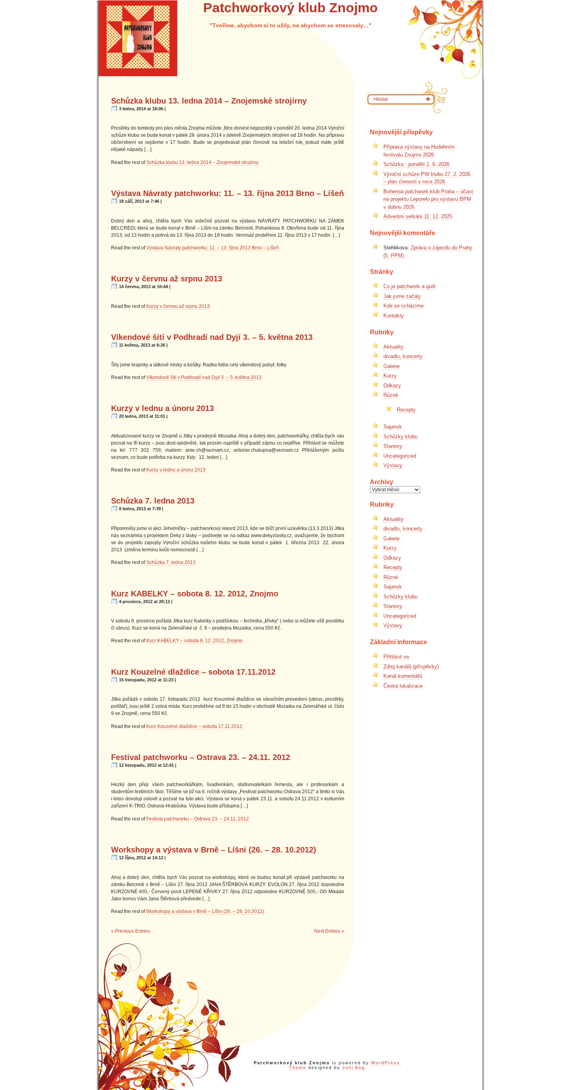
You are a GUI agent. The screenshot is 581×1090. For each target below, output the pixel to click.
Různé (390, 395)
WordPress (385, 1062)
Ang (360, 1067)
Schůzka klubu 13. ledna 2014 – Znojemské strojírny (209, 100)
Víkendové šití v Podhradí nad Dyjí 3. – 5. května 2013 (212, 337)
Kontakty (393, 316)
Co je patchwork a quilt (409, 286)
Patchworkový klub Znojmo (290, 7)
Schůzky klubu (400, 436)
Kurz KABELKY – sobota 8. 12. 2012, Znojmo (194, 593)
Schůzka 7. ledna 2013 (152, 500)
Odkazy (392, 385)
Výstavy (392, 465)
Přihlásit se (396, 657)
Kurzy (390, 376)
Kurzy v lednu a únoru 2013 (162, 408)
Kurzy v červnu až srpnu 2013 (166, 278)
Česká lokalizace (403, 686)
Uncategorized (399, 456)
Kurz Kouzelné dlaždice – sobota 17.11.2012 (193, 672)
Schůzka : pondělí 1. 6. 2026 (416, 164)
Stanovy (392, 446)
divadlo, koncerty (403, 356)
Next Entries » (329, 931)
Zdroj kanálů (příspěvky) (411, 666)
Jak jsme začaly (402, 296)
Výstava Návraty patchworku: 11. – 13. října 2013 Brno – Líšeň (227, 193)
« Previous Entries (130, 931)
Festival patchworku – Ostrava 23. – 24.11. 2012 (200, 757)
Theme (297, 1067)
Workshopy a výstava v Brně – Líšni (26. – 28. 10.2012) (213, 849)
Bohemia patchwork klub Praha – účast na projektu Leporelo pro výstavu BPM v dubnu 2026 (428, 199)
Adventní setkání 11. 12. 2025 (417, 216)
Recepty (406, 410)
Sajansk (392, 427)
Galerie (391, 366)
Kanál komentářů (402, 676)
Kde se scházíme (403, 306)
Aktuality (393, 347)
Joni (347, 1067)
